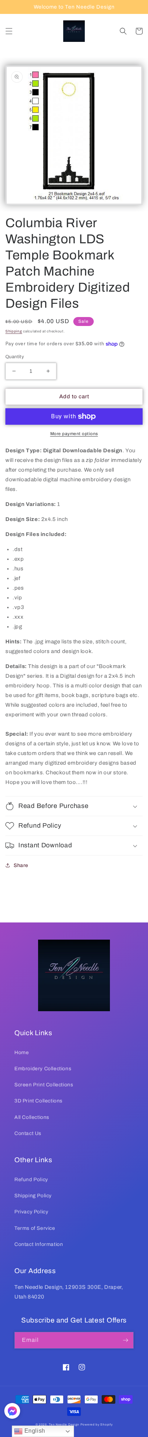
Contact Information (38, 1244)
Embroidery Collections (42, 1068)
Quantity (14, 356)
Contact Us (27, 1133)
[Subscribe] (125, 1340)
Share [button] (21, 865)
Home (21, 1052)
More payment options (74, 433)
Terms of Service (34, 1228)
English (34, 1431)
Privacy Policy (31, 1211)
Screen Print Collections (43, 1084)
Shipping (13, 331)
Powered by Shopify (96, 1424)
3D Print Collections (38, 1101)
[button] (9, 31)
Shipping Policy (33, 1195)
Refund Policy (31, 1179)
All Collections (31, 1117)
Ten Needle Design (64, 1424)
